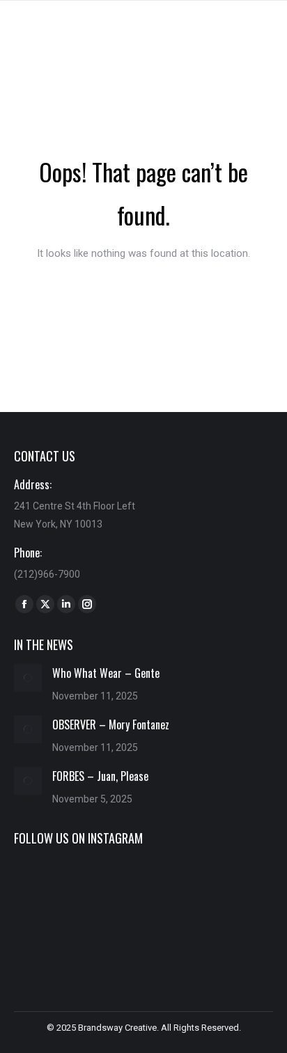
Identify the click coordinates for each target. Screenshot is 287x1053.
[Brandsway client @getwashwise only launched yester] (54, 942)
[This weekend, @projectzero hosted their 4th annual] (143, 889)
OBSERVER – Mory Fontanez (110, 724)
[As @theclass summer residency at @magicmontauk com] (232, 889)
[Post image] (28, 678)
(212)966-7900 (47, 574)
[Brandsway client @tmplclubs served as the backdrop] (232, 942)
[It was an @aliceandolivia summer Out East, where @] (54, 889)
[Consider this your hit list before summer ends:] (143, 942)
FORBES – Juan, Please (100, 776)
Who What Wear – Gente (106, 673)
